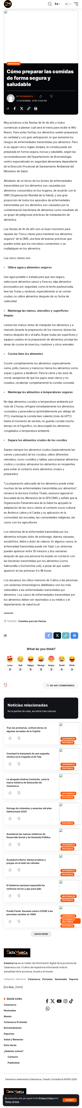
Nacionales (68, 896)
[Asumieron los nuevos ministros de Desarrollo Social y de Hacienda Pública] (70, 840)
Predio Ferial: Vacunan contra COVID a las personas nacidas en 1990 (29, 913)
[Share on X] (21, 108)
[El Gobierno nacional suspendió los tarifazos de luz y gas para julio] (70, 891)
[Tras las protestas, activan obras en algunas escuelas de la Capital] (70, 733)
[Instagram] (65, 1001)
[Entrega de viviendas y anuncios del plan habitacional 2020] (70, 814)
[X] (52, 1001)
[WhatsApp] (48, 1008)
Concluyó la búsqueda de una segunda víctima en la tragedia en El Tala (27, 755)
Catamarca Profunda (68, 920)
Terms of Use (12, 1102)
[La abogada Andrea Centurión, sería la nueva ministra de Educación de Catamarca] (70, 786)
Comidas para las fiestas (32, 621)
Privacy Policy (46, 1098)
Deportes (74, 979)
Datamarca (26, 96)
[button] (70, 1100)
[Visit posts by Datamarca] (11, 98)
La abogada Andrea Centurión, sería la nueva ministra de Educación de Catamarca (27, 782)
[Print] (35, 108)
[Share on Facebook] (14, 108)
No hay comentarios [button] (62, 685)
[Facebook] (47, 1001)
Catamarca (68, 738)
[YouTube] (59, 1001)
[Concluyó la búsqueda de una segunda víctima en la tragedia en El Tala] (70, 759)
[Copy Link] (28, 108)
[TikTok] (71, 1001)
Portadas (13, 63)
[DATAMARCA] (8, 4)
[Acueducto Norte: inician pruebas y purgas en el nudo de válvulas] (70, 865)
